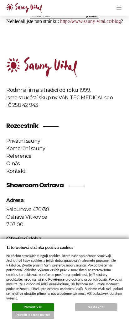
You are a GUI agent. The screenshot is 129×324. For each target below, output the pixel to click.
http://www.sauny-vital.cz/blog (90, 21)
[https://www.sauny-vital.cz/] (24, 8)
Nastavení (96, 307)
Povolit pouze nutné (33, 314)
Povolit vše (33, 307)
